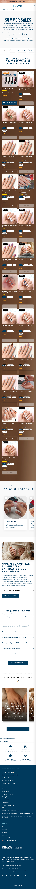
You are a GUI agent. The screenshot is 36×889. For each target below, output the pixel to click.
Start (3, 827)
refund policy (5, 791)
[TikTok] (21, 876)
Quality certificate (7, 777)
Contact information (7, 786)
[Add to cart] (15, 152)
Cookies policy (5, 799)
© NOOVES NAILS (18, 883)
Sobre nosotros (6, 808)
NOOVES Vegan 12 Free (8, 783)
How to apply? (6, 838)
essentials (4, 835)
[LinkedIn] (25, 876)
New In (13, 50)
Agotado (10, 137)
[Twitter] (6, 876)
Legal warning (5, 802)
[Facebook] (2, 876)
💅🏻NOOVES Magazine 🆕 (9, 840)
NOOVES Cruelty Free (8, 780)
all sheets (4, 832)
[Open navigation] (2, 5)
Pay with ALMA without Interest (10, 810)
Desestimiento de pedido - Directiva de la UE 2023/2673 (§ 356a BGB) (17, 817)
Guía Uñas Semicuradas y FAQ (10, 775)
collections (4, 829)
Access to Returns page (8, 805)
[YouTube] (18, 876)
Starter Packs (21, 50)
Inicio (3, 9)
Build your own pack (9, 102)
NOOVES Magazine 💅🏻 (8, 772)
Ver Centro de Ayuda (18, 662)
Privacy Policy (5, 797)
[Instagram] (10, 876)
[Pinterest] (14, 876)
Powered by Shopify (18, 885)
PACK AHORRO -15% (7, 88)
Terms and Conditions (7, 794)
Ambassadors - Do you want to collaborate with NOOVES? (17, 813)
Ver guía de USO (10, 595)
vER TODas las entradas (18, 729)
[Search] (31, 5)
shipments (4, 788)
